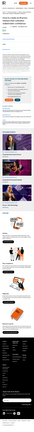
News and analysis (12, 12)
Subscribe (23, 3)
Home (4, 12)
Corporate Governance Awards (12, 180)
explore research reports (10, 332)
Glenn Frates (6, 33)
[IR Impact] (4, 3)
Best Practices (6, 49)
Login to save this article (8, 39)
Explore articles (8, 241)
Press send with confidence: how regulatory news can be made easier (17, 116)
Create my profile (26, 404)
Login (17, 99)
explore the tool (8, 272)
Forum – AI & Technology (10, 205)
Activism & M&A (6, 108)
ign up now (9, 99)
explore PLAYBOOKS (9, 302)
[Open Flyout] (30, 3)
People (4, 120)
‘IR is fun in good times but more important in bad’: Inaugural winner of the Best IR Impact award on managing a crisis (17, 111)
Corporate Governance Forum (12, 154)
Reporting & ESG (7, 114)
